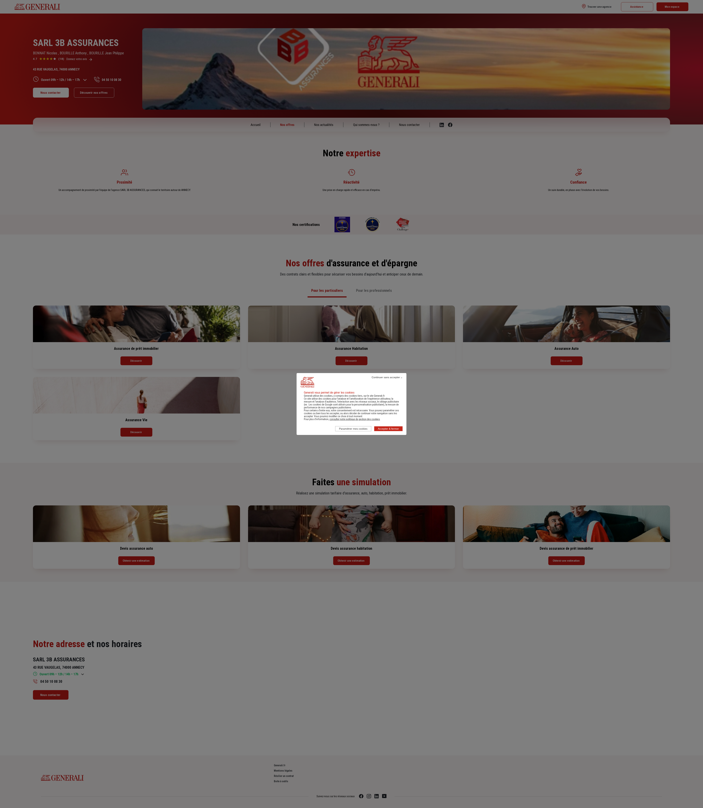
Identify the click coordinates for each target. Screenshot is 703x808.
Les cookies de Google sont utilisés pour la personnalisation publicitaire (346, 404)
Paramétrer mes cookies (353, 428)
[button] (355, 419)
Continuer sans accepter (386, 377)
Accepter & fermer (388, 428)
